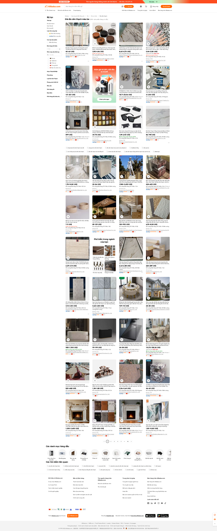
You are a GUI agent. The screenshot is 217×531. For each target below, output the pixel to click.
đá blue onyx (154, 469)
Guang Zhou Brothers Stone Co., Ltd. (102, 190)
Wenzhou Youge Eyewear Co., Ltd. (128, 142)
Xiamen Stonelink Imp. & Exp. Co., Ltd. (75, 55)
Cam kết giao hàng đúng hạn (80, 488)
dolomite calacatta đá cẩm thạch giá (119, 466)
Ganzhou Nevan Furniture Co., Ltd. (128, 309)
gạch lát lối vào (142, 469)
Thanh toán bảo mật (78, 481)
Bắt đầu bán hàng (151, 485)
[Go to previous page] (104, 441)
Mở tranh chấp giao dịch (129, 488)
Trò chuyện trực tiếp (128, 485)
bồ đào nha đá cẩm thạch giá (72, 466)
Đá (87, 16)
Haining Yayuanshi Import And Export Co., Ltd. (131, 55)
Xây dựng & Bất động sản (78, 16)
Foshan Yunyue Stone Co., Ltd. (154, 271)
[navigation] (54, 229)
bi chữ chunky (130, 469)
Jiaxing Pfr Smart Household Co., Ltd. (129, 351)
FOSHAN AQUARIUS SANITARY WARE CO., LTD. (77, 352)
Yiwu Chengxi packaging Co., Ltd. (101, 394)
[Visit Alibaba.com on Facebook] (148, 503)
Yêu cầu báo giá (102, 486)
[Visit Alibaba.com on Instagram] (158, 503)
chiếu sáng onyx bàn (70, 469)
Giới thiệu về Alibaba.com (55, 478)
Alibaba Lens (55, 515)
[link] (215, 515)
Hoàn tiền (125, 491)
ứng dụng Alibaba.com (137, 515)
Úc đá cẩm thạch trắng (54, 469)
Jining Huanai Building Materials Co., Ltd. (76, 190)
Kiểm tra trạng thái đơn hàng (154, 488)
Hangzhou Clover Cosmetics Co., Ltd (155, 60)
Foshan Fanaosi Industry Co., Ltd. (154, 354)
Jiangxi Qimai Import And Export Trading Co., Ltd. (158, 100)
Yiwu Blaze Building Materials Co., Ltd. (102, 313)
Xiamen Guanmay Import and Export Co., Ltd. (157, 188)
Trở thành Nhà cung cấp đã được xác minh (157, 492)
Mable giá (157, 151)
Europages (133, 523)
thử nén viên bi (118, 469)
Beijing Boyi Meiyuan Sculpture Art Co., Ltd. (77, 138)
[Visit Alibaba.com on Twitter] (155, 503)
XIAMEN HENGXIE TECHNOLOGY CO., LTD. (130, 98)
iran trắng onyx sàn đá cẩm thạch (76, 151)
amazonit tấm (102, 466)
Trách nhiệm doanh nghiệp (55, 488)
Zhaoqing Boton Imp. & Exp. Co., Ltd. (101, 140)
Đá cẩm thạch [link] (103, 16)
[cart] (146, 6)
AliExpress (84, 523)
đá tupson (158, 466)
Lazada (108, 523)
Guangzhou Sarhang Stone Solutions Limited (157, 309)
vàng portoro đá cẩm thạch (95, 147)
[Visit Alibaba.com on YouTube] (162, 503)
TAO (122, 523)
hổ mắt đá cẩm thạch (89, 466)
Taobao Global (115, 523)
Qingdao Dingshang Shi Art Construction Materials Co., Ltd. (158, 230)
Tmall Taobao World (100, 523)
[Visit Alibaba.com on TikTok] (165, 503)
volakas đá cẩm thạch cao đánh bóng (142, 466)
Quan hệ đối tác (151, 496)
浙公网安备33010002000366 (136, 528)
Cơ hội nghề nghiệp (53, 491)
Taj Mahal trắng (135, 147)
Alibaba (67, 16)
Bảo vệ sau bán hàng (78, 491)
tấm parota (146, 147)
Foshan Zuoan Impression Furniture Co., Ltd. (104, 230)
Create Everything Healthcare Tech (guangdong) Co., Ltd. (131, 230)
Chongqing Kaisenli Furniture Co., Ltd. (102, 353)
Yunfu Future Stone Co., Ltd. (73, 100)
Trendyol (126, 523)
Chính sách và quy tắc (79, 497)
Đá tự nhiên (94, 16)
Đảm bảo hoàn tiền (78, 485)
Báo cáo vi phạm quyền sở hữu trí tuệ (132, 494)
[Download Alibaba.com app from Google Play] (163, 515)
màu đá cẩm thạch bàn (54, 466)
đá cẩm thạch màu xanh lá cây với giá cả (116, 147)
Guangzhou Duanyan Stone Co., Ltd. (75, 271)
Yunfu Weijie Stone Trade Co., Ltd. (74, 231)
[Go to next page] (131, 441)
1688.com (91, 523)
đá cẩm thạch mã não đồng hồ (96, 151)
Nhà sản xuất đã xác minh (104, 483)
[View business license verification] (124, 528)
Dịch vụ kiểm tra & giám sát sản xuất (82, 494)
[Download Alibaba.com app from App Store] (150, 515)
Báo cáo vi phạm (127, 497)
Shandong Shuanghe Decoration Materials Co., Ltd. (77, 309)
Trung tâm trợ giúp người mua (130, 481)
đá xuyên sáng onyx (105, 469)
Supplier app (110, 515)
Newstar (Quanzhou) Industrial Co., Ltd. (76, 392)
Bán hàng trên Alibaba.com (154, 481)
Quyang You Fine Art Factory (126, 190)
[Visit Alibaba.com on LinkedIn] (152, 503)
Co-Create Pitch (52, 485)
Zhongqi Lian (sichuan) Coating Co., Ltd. (129, 392)
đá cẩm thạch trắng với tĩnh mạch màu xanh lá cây (138, 151)
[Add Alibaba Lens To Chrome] (72, 515)
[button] (122, 6)
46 (127, 441)
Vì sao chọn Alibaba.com (54, 481)
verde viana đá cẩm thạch (114, 151)
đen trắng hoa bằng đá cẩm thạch (87, 469)
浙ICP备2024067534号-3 (151, 528)
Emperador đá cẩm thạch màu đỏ (76, 147)
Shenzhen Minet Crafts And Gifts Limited (103, 58)
